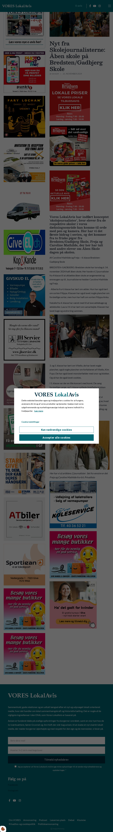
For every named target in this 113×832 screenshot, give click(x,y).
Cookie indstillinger (30, 421)
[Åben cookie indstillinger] (3, 829)
